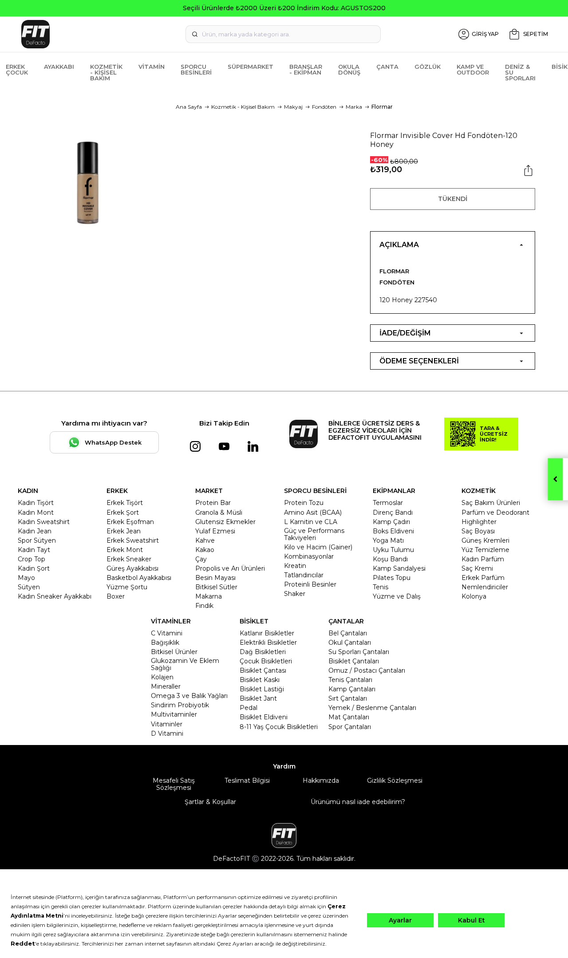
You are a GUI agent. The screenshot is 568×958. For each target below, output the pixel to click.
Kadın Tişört (36, 503)
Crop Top (31, 559)
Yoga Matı (388, 540)
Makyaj (293, 106)
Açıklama (399, 244)
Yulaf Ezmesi (215, 531)
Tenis (380, 587)
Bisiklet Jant (258, 698)
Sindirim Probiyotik (180, 705)
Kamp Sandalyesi (399, 568)
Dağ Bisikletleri (263, 652)
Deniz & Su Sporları (520, 72)
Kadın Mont (36, 512)
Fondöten (324, 106)
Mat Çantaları (348, 717)
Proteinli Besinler (310, 584)
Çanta (387, 66)
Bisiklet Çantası (263, 670)
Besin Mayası (215, 578)
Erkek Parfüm (483, 578)
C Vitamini (166, 633)
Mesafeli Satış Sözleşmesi (174, 784)
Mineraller (166, 686)
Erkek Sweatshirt (132, 540)
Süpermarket (250, 66)
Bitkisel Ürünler (174, 652)
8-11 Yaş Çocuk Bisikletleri (279, 727)
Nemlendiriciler (485, 587)
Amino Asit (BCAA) (313, 512)
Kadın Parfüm (483, 559)
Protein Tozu (303, 503)
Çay (201, 559)
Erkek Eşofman (130, 522)
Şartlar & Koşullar (210, 801)
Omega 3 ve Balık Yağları (189, 696)
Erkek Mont (124, 550)
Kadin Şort (34, 568)
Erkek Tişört (124, 503)
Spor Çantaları (349, 727)
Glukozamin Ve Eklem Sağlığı (185, 664)
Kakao (204, 550)
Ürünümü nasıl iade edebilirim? (358, 801)
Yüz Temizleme (485, 550)
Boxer (115, 596)
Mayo (26, 578)
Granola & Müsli (218, 512)
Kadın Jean (34, 531)
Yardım (284, 766)
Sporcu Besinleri (196, 69)
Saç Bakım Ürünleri (491, 503)
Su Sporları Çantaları (358, 652)
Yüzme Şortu (126, 587)
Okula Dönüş (349, 69)
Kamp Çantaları (351, 689)
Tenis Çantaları (350, 680)
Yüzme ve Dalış (397, 596)
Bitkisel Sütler (216, 587)
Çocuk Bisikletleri (266, 661)
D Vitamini (167, 733)
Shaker (294, 594)
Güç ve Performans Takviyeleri (314, 534)
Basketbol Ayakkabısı (138, 578)
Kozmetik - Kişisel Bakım (106, 72)
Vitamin (151, 66)
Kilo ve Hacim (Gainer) (318, 547)
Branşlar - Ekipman (305, 69)
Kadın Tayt (34, 550)
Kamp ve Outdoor (473, 69)
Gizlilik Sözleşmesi (394, 781)
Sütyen (29, 587)
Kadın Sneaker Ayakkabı (54, 596)
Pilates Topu (391, 578)
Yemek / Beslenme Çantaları (372, 708)
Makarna (208, 596)
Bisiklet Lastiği (262, 689)
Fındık (204, 606)
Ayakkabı (59, 66)
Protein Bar (213, 503)
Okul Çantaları (349, 643)
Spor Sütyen (37, 540)
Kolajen (162, 677)
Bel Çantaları (347, 633)
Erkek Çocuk (17, 69)
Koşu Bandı (390, 559)
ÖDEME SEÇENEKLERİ (419, 361)
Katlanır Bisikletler (267, 633)
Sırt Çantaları (347, 698)
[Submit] (194, 34)
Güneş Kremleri (485, 540)
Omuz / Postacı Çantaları (366, 670)
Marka (354, 106)
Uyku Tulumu (393, 550)
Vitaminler (166, 724)
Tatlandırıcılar (303, 575)
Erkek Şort (122, 512)
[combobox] (283, 34)
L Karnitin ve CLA (310, 522)
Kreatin (295, 566)
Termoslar (388, 503)
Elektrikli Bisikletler (268, 643)
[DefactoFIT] (101, 34)
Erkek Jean (123, 531)
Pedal (248, 708)
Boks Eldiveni (393, 531)
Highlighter (479, 522)
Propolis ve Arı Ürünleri (230, 568)
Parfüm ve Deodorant (495, 512)
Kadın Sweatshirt (44, 522)
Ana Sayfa (189, 106)
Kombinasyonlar (309, 556)
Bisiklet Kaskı (260, 680)
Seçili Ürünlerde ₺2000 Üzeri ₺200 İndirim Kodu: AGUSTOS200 (284, 8)
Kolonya (474, 596)
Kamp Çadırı (391, 522)
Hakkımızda (321, 781)
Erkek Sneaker (128, 559)
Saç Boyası (478, 531)
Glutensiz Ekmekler (225, 522)
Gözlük (427, 66)
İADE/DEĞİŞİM (405, 333)
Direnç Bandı (393, 512)
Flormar (382, 106)
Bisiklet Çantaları (353, 661)
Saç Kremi (477, 568)
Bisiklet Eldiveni (264, 717)
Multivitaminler (174, 714)
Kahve (205, 540)
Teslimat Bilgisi (247, 781)
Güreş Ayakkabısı (132, 568)
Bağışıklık (165, 643)
